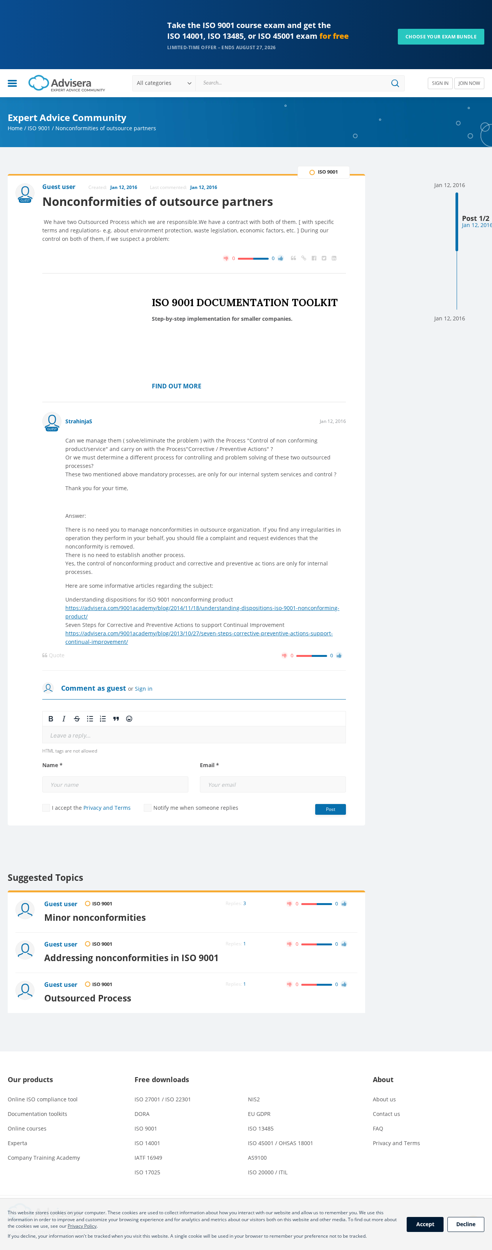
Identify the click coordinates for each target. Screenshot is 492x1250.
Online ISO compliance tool (43, 1099)
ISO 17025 (147, 1172)
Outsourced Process (87, 998)
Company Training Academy (44, 1157)
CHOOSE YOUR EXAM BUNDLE (441, 36)
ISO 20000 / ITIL (268, 1172)
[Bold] (50, 718)
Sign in (144, 688)
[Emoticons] (129, 718)
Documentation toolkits (37, 1113)
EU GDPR (259, 1113)
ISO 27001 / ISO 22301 (163, 1099)
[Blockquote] (116, 718)
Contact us (386, 1113)
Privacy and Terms (107, 807)
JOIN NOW (469, 83)
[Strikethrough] (76, 718)
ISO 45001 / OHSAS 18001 (280, 1143)
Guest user (60, 904)
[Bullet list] (89, 718)
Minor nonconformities (95, 917)
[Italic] (63, 718)
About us (384, 1099)
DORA (142, 1113)
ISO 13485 (261, 1128)
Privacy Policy (82, 1226)
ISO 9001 (39, 128)
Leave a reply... (70, 735)
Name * (52, 765)
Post (330, 809)
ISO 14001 (147, 1143)
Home (15, 128)
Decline (465, 1224)
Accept (425, 1224)
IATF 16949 (148, 1157)
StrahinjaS (78, 421)
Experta (17, 1143)
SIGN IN (440, 83)
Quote (56, 655)
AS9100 (257, 1157)
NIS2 (254, 1099)
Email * (209, 765)
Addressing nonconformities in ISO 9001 (131, 958)
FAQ (378, 1128)
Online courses (27, 1128)
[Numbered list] (103, 718)
